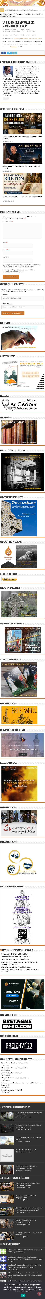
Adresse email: (7, 303)
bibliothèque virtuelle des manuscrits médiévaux (27, 38)
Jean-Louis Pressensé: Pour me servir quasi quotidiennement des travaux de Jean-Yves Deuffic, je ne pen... (25, 1259)
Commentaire (8, 221)
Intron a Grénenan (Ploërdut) (11, 957)
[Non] (42, 1290)
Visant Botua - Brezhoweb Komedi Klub (14, 1063)
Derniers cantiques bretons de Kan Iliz (17, 950)
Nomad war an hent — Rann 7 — (12, 1090)
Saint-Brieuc (13, 46)
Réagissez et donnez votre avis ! (15, 31)
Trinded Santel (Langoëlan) (10, 959)
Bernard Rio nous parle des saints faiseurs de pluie (21, 10)
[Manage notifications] (39, 1294)
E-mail (5, 250)
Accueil (4, 14)
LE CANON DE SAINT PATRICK (26, 1150)
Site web (6, 257)
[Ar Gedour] (22, 3)
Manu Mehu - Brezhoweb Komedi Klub (14, 1068)
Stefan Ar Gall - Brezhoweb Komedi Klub (15, 1078)
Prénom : (4, 295)
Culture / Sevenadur (15, 14)
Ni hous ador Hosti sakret (10, 954)
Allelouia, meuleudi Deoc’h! (10, 967)
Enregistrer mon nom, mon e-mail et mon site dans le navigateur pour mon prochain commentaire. (22, 265)
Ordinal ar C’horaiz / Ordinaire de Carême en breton (19, 970)
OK (23, 1295)
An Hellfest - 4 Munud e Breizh (11, 1073)
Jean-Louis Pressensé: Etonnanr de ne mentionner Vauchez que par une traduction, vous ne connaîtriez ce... (25, 1267)
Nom (5, 242)
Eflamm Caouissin (10, 30)
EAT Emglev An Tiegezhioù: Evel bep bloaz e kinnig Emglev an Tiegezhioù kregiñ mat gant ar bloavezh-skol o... (25, 1275)
